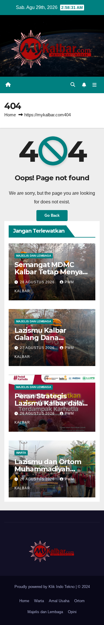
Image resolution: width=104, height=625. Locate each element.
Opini (72, 612)
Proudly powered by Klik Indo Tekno (45, 586)
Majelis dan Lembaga (33, 255)
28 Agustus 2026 (38, 282)
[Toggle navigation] (95, 85)
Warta (21, 452)
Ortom (79, 601)
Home (10, 114)
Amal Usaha (59, 601)
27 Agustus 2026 (38, 348)
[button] (72, 84)
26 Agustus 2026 (38, 413)
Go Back (52, 215)
